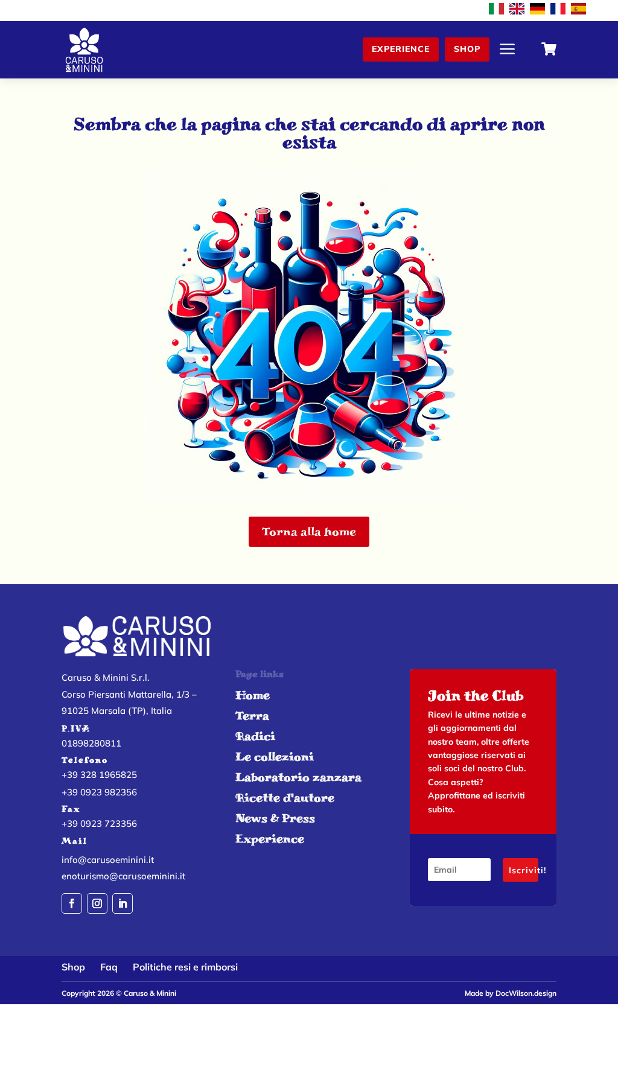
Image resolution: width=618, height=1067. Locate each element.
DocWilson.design (525, 993)
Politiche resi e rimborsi (185, 967)
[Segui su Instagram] (97, 903)
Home (252, 694)
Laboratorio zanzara (298, 777)
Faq (109, 967)
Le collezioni (274, 756)
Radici (255, 736)
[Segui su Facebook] (72, 903)
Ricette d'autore (284, 797)
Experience (401, 48)
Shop (467, 48)
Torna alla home (309, 531)
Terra (252, 715)
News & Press (275, 818)
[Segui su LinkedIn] (122, 903)
